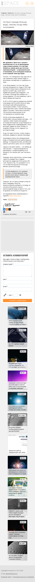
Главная (3, 13)
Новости (10, 13)
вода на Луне (12, 199)
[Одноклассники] (7, 209)
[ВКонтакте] (4, 209)
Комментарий (8, 264)
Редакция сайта (6, 577)
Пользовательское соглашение (23, 577)
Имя (5, 279)
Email (5, 286)
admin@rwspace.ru (12, 574)
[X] (9, 209)
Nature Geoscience (15, 196)
